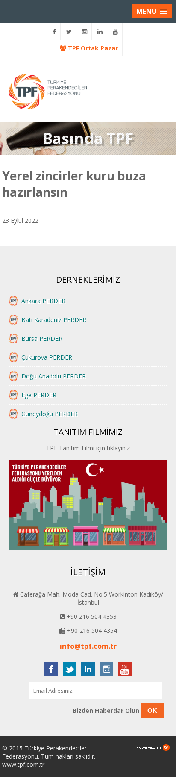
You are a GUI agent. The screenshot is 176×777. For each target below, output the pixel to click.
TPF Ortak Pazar (92, 48)
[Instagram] (85, 31)
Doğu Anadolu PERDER (53, 376)
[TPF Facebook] (54, 31)
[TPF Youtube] (116, 31)
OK (152, 710)
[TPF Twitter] (69, 31)
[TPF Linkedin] (100, 31)
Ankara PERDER (43, 301)
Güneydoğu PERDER (49, 414)
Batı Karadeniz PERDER (53, 320)
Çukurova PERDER (46, 357)
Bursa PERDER (41, 338)
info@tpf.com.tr (88, 646)
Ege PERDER (38, 395)
